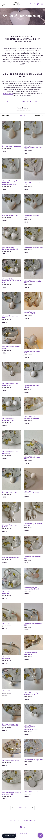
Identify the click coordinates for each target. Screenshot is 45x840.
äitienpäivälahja (8, 93)
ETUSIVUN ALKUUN (28, 821)
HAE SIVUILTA (14, 821)
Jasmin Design (24, 833)
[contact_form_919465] (40, 835)
